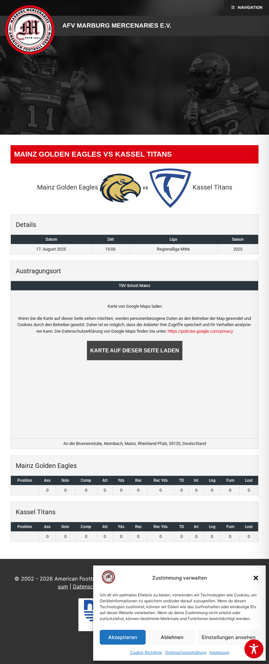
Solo (65, 480)
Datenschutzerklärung (185, 652)
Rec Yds (161, 480)
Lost (249, 480)
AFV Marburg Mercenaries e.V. (116, 25)
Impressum (219, 652)
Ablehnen (172, 637)
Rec (138, 480)
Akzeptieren (122, 637)
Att (105, 480)
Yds (121, 480)
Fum (230, 480)
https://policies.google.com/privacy (200, 331)
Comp (86, 480)
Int (196, 480)
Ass (47, 480)
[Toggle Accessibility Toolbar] (254, 649)
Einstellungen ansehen (229, 637)
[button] (256, 578)
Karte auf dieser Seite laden (134, 350)
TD (181, 480)
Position (24, 480)
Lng (212, 480)
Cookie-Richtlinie (146, 652)
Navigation (250, 7)
